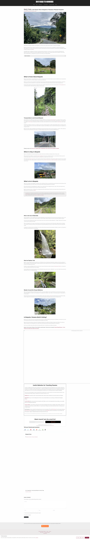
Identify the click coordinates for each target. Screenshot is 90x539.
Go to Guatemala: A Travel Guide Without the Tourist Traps (34, 490)
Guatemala (55, 266)
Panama (33, 49)
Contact (47, 531)
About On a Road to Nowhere (42, 531)
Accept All (87, 537)
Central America (60, 121)
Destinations (40, 4)
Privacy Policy (42, 532)
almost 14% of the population (60, 84)
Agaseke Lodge (31, 158)
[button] (42, 4)
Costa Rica (51, 119)
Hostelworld (27, 397)
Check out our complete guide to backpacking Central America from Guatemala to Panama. (45, 148)
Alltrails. (35, 190)
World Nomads (54, 409)
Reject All (83, 537)
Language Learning (51, 4)
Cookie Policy (36, 537)
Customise (78, 537)
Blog (56, 4)
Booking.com (27, 395)
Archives (50, 531)
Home (34, 4)
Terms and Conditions (47, 532)
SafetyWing (48, 410)
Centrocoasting (30, 121)
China (51, 295)
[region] (45, 537)
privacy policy (52, 425)
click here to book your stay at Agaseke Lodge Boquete (51, 159)
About (37, 4)
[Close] (89, 535)
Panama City (54, 119)
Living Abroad (45, 4)
